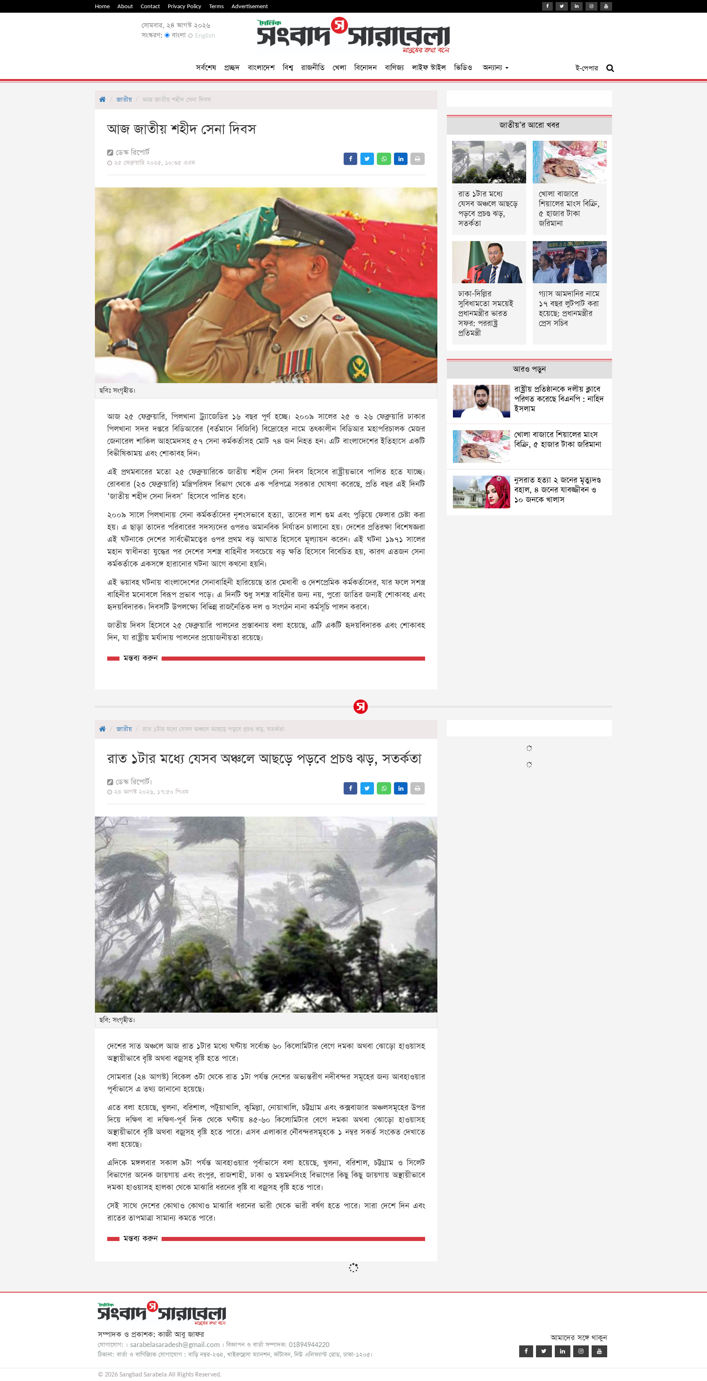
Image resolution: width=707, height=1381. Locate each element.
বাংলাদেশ (261, 68)
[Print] (417, 159)
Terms (216, 6)
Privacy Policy (184, 6)
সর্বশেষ (206, 68)
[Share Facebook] (350, 158)
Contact (150, 6)
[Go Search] (610, 68)
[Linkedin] (577, 6)
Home (102, 6)
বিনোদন (365, 68)
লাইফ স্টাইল (429, 68)
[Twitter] (562, 6)
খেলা (339, 68)
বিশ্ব (288, 68)
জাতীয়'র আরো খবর (529, 125)
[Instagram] (591, 6)
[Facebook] (547, 6)
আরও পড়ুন (529, 369)
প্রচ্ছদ (232, 68)
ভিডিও (463, 68)
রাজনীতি (312, 68)
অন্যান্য (493, 68)
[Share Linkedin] (401, 158)
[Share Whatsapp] (384, 159)
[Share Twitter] (367, 158)
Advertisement (250, 6)
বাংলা (178, 35)
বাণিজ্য (394, 68)
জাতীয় (124, 99)
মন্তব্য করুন (141, 658)
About (125, 6)
